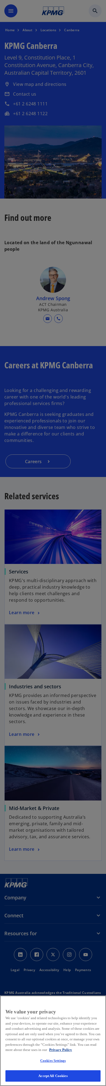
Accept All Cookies (52, 1076)
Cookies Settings (53, 1061)
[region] (53, 1041)
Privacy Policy (60, 1050)
